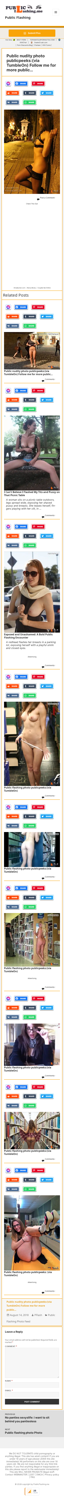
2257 (31, 1474)
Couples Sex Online (44, 288)
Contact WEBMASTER (16, 1474)
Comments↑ (50, 379)
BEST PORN (21, 40)
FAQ (33, 1477)
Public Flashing (18, 17)
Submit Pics (34, 33)
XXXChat (23, 43)
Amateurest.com (19, 288)
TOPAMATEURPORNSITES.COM (42, 40)
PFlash (38, 1315)
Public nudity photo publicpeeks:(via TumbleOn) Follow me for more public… (29, 1305)
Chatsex (37, 45)
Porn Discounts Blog (24, 45)
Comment (11, 1346)
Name (9, 1381)
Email (9, 1390)
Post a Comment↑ (47, 197)
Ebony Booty (31, 288)
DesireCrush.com (40, 43)
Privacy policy (52, 1474)
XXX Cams (46, 45)
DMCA (39, 1474)
